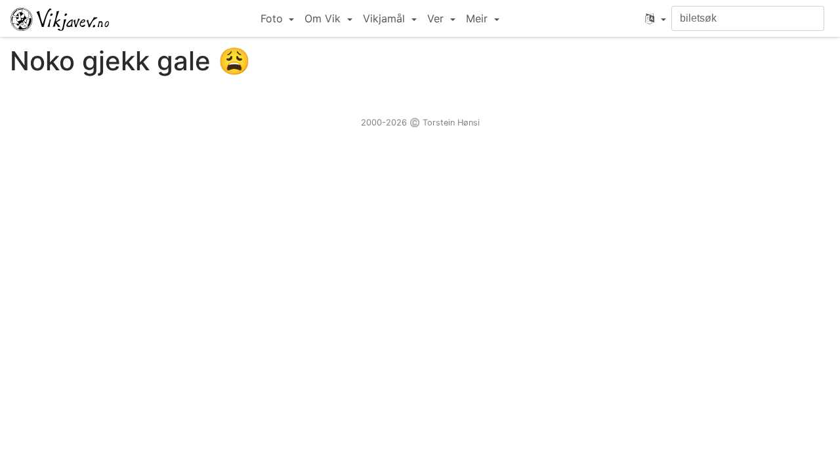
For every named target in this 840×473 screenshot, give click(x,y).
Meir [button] (478, 18)
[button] (655, 18)
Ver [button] (437, 18)
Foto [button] (273, 18)
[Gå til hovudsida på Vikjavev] (59, 18)
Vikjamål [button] (385, 18)
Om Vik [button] (324, 18)
